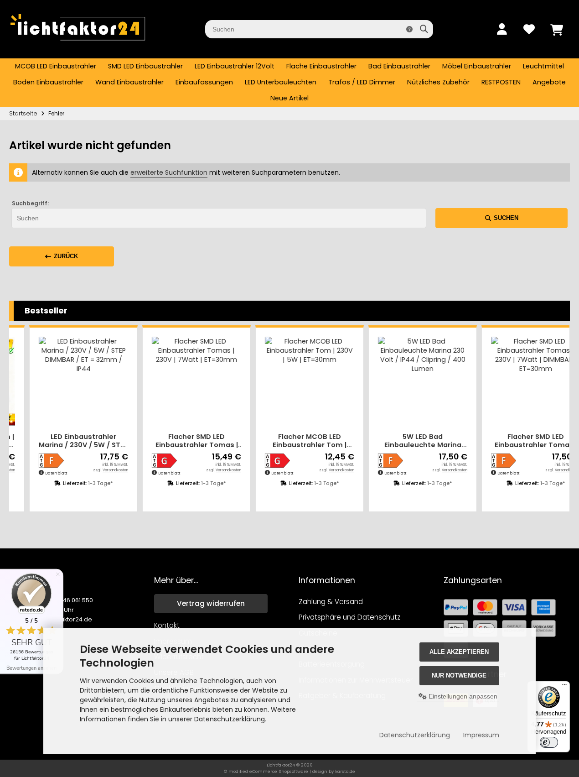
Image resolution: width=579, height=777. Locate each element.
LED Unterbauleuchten (280, 82)
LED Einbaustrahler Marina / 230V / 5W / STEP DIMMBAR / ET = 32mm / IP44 (73, 441)
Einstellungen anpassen (462, 696)
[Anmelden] (501, 29)
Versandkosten (105, 470)
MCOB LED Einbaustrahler (55, 66)
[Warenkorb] (556, 29)
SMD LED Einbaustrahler (145, 66)
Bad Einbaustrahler (399, 66)
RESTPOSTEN (501, 82)
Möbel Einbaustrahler (476, 66)
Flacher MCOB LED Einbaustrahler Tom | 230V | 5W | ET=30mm (298, 441)
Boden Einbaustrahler (48, 82)
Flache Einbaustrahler (321, 66)
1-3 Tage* (90, 483)
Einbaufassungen (204, 82)
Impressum (481, 735)
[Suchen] (424, 29)
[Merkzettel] (529, 29)
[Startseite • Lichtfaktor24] (77, 44)
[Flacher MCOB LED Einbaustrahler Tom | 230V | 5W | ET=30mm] (299, 381)
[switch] (549, 742)
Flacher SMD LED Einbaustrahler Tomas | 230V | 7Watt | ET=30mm (186, 441)
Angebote (549, 82)
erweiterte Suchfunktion (168, 172)
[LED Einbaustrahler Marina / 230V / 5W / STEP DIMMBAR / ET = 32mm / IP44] (73, 381)
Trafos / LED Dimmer (361, 82)
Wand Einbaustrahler (129, 82)
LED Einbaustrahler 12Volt (234, 66)
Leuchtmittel (543, 66)
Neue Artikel (289, 98)
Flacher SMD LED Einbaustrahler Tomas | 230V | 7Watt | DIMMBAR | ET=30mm (525, 441)
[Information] (409, 29)
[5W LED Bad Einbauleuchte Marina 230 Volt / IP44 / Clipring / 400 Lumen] (412, 381)
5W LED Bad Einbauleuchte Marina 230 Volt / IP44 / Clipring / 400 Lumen (412, 441)
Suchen (501, 217)
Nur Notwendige (459, 675)
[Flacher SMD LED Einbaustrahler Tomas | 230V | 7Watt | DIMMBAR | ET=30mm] (525, 381)
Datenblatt (46, 473)
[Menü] (564, 686)
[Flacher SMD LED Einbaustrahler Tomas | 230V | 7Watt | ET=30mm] (186, 381)
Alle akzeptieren (459, 651)
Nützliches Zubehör (438, 82)
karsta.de (345, 771)
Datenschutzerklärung (414, 735)
